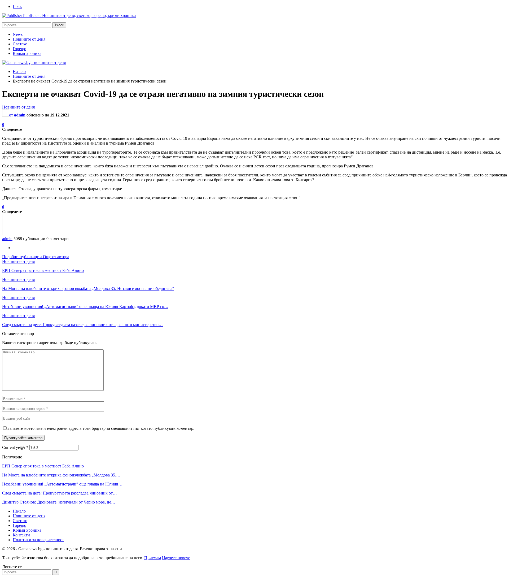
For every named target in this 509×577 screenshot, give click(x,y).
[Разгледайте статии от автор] (12, 234)
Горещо (19, 48)
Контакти (21, 535)
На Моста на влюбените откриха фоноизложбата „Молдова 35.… (61, 475)
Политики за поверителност (38, 539)
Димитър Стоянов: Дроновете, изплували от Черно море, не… (58, 502)
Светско (20, 44)
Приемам (152, 558)
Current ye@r (15, 447)
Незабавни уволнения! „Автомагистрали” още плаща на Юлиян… (62, 484)
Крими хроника (27, 53)
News (18, 34)
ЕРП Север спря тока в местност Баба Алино (43, 466)
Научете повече (176, 558)
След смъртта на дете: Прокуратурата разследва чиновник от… (59, 493)
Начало (19, 511)
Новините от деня (29, 39)
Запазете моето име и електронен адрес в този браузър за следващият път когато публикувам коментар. (100, 428)
